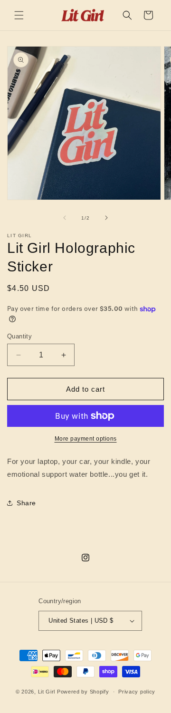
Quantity (19, 336)
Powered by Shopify (83, 691)
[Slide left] (64, 217)
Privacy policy (136, 691)
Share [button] (26, 503)
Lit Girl (47, 691)
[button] (19, 15)
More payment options (86, 438)
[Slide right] (106, 217)
